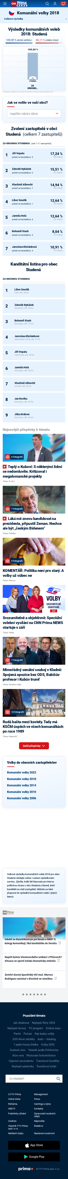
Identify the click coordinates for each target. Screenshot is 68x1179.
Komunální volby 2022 (21, 772)
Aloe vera (18, 1055)
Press (37, 1099)
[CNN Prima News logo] (19, 4)
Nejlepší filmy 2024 (43, 1022)
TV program (36, 1028)
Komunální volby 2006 (21, 798)
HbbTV (11, 1108)
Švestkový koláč (46, 1066)
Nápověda (39, 1121)
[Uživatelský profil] (55, 3)
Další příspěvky (32, 745)
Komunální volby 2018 (21, 779)
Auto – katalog (47, 1039)
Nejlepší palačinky (23, 1066)
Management (41, 1094)
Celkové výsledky (13, 18)
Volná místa (14, 1099)
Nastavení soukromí (44, 1133)
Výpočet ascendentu (21, 1061)
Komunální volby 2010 (21, 792)
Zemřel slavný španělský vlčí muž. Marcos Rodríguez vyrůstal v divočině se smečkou (29, 976)
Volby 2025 (47, 1044)
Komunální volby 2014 (21, 785)
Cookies (12, 1121)
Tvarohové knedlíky (47, 1061)
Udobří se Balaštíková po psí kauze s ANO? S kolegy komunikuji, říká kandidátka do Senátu (31, 941)
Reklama (12, 1104)
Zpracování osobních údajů (44, 1115)
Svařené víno (17, 1050)
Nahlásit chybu (15, 1133)
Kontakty (38, 1108)
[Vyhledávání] (47, 3)
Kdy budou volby (44, 1033)
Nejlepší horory (16, 1028)
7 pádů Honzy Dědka (26, 1044)
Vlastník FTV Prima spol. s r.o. (18, 1127)
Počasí (28, 1033)
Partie (17, 1033)
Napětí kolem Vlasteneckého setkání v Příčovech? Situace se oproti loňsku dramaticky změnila (33, 959)
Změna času (53, 1028)
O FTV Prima (14, 1094)
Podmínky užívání (17, 1113)
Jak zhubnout (21, 1022)
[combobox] (32, 114)
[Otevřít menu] (5, 3)
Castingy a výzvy (42, 1104)
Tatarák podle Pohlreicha (43, 1050)
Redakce (38, 1126)
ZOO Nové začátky (24, 1039)
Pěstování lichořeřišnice (41, 1055)
